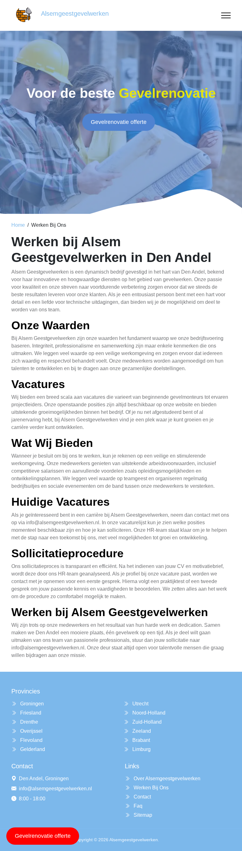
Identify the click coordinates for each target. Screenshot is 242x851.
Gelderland (32, 749)
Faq (137, 806)
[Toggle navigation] (226, 15)
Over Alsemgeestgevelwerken (166, 778)
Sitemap (142, 815)
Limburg (141, 749)
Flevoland (31, 740)
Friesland (30, 712)
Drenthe (28, 722)
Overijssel (31, 731)
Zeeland (141, 731)
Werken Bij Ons (150, 787)
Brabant (140, 740)
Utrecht (139, 703)
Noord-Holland (148, 712)
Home (18, 225)
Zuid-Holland (146, 722)
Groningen (31, 703)
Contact (141, 796)
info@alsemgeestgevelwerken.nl (55, 788)
